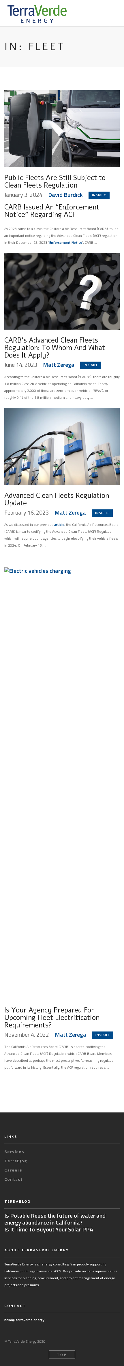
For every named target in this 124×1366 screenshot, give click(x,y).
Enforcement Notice (65, 242)
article (59, 524)
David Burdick (65, 194)
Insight (99, 195)
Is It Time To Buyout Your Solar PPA (48, 1229)
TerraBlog (15, 1161)
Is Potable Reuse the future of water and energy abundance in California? (55, 1219)
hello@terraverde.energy (24, 1319)
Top (62, 1355)
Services (14, 1152)
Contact (13, 1179)
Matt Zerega (58, 364)
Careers (13, 1170)
